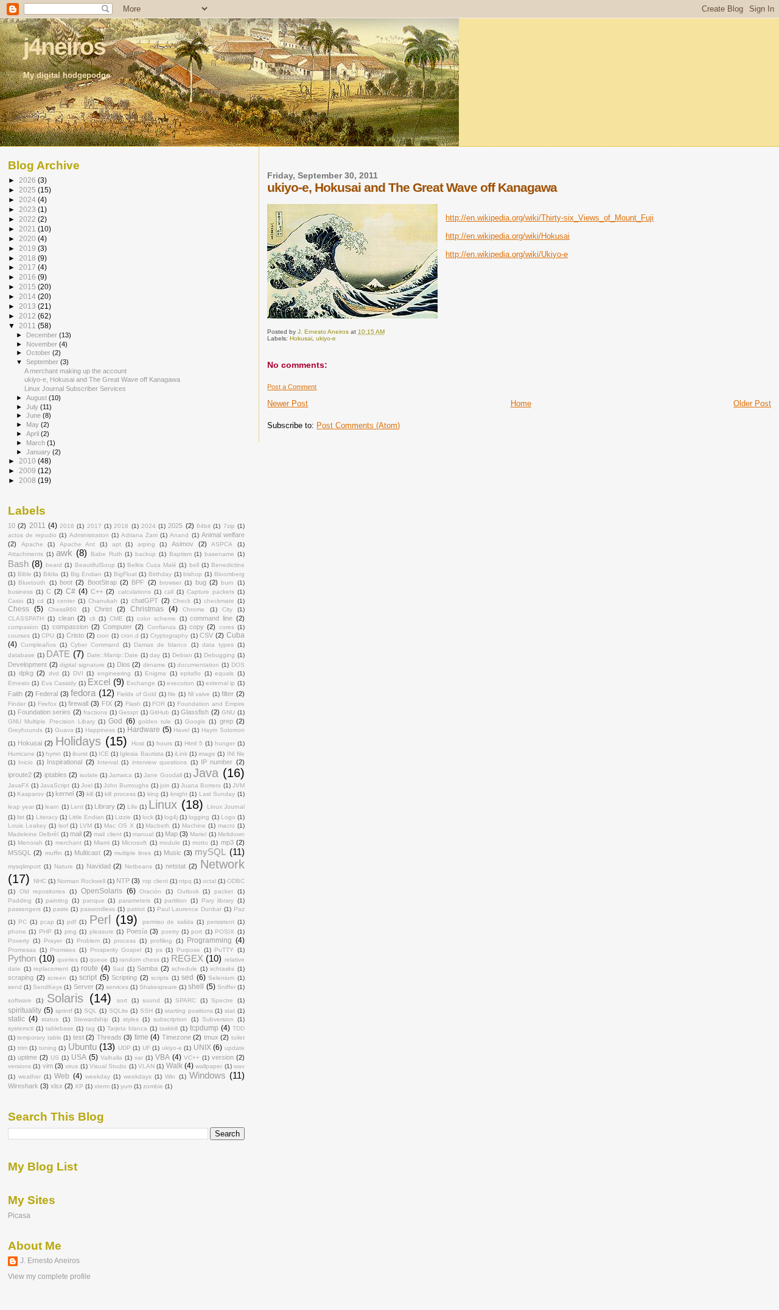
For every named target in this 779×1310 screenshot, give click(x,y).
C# (70, 591)
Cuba (235, 635)
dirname (154, 664)
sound (151, 1000)
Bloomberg (229, 574)
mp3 (227, 842)
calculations (134, 591)
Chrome (193, 609)
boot (66, 582)
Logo (228, 817)
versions (19, 1066)
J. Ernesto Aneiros (50, 1260)
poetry (170, 931)
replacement (50, 968)
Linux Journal (226, 806)
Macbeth (157, 825)
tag (90, 1028)
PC (22, 921)
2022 (28, 219)
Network (222, 864)
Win (170, 1076)
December (42, 335)
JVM (238, 785)
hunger (225, 743)
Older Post (752, 403)
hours (164, 743)
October (39, 352)
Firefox (47, 703)
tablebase (60, 1028)
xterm (102, 1086)
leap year (21, 806)
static (16, 1019)
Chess (18, 609)
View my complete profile (49, 1276)
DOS (238, 664)
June (34, 415)
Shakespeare (158, 987)
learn (52, 806)
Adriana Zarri (139, 535)
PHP (45, 931)
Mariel (198, 834)
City (227, 609)
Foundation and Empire (211, 703)
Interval (107, 762)
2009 (28, 470)
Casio (16, 600)
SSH (146, 1010)
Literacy (47, 817)
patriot (136, 909)
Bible (25, 574)
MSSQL (19, 852)
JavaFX (18, 785)
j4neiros (64, 46)
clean (66, 618)
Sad (118, 968)
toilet (238, 1037)
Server (84, 986)
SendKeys (47, 987)
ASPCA (221, 544)
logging (199, 817)
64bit (204, 526)
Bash (18, 564)
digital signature (82, 664)
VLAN (146, 1066)
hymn (53, 753)
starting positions (189, 1010)
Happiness (100, 730)
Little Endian (86, 817)
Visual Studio (108, 1066)
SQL (90, 1010)
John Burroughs (125, 785)
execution (180, 683)
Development (27, 664)
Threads (109, 1037)
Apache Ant (78, 544)
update (235, 1047)
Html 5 (193, 743)
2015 (28, 287)
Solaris (65, 998)
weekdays (138, 1076)
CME (116, 618)
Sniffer (226, 987)
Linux (162, 804)
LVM (86, 825)
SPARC (185, 1000)
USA (78, 1057)
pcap (47, 921)
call (168, 591)
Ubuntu (82, 1047)
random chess (139, 959)
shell (196, 986)
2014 (28, 296)
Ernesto (19, 683)
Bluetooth (32, 582)
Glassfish (195, 712)
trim (22, 1047)
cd (40, 600)
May (33, 424)
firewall (78, 703)
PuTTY (224, 949)
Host (137, 743)
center (66, 600)
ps (159, 949)
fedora (83, 693)
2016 (28, 277)
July (33, 406)
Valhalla (111, 1057)
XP (79, 1086)
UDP (124, 1047)
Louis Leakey (27, 825)
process (125, 940)
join (165, 785)
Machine (194, 825)
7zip (229, 526)
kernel (64, 793)
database (21, 655)
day (155, 655)
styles (131, 1019)
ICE (104, 753)
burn (227, 582)
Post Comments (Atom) (358, 425)
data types (218, 644)
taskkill (168, 1028)
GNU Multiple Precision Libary (51, 721)
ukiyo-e (326, 338)
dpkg (26, 673)
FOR (158, 703)
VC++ (192, 1057)
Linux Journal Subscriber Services (75, 388)
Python (22, 958)
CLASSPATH (26, 618)
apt (116, 544)
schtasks (222, 968)
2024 (28, 199)
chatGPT (144, 600)
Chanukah (102, 600)
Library (104, 806)
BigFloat (125, 574)
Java (205, 773)
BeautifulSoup (95, 565)
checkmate (219, 600)
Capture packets (210, 591)
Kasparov (30, 794)
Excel (99, 682)
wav (239, 1066)
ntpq (185, 881)
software (20, 1000)
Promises (62, 949)
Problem (88, 940)
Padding (20, 900)
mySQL (210, 852)
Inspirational (64, 762)
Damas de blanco (160, 644)
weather (29, 1076)
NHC (39, 881)
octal (209, 881)
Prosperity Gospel (116, 949)
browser (170, 582)
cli (92, 618)
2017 (28, 267)
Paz (239, 909)
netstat (176, 866)
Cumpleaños (38, 644)
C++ (97, 591)
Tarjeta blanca (127, 1028)
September (43, 361)
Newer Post (287, 403)
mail (76, 833)
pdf (71, 921)
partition (175, 900)
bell (194, 565)
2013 (28, 306)
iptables (55, 774)
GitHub (159, 712)
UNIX (202, 1047)
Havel (181, 730)
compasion (23, 627)
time (141, 1037)
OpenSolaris (101, 891)
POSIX (224, 931)
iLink (181, 753)
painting (57, 900)
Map (171, 833)
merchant (68, 842)
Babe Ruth (106, 554)
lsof (63, 825)
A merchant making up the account (75, 371)
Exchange (141, 683)
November (42, 344)
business (20, 591)
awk (64, 553)
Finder (17, 703)
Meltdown (231, 834)
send (15, 987)
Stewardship (91, 1019)
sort (122, 1000)
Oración (150, 891)
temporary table (39, 1037)
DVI (78, 673)
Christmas (147, 609)
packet (223, 891)
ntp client (155, 881)
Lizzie (123, 817)
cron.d (130, 635)
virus (71, 1066)
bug (200, 582)
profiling (161, 940)
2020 (28, 238)
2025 (28, 190)
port (196, 931)
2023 (28, 209)
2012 (28, 316)
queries (67, 959)
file (172, 694)
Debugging (219, 655)
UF (146, 1047)
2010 (28, 461)
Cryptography (169, 635)
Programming (209, 940)
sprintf (63, 1010)
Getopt (128, 712)
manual (143, 834)
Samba (147, 968)
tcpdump (204, 1028)
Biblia (50, 574)
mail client (107, 834)
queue (98, 959)
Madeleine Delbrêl (33, 834)
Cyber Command (95, 644)
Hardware (143, 729)
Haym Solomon (223, 730)
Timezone (176, 1037)
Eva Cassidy (58, 683)
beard (54, 565)
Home (521, 403)
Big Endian (86, 574)
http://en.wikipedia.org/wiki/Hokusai (507, 236)
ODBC (236, 881)
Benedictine (228, 565)
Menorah (30, 842)
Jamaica (120, 775)
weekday (97, 1076)
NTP (123, 880)
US (55, 1057)
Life (132, 806)
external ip (220, 683)
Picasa (19, 1215)
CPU (47, 635)
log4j (171, 817)
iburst (80, 753)
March (36, 442)
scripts (160, 977)
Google (195, 721)
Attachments (25, 554)
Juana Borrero (201, 785)
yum (126, 1086)
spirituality (24, 1010)
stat (230, 1010)
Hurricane (21, 753)
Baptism (180, 554)
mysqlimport (24, 866)
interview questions (159, 762)
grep (226, 721)
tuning (48, 1047)
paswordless (97, 909)
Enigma (155, 673)
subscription (170, 1019)
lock (147, 817)
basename (219, 554)
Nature (63, 866)
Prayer (53, 940)
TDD (238, 1028)
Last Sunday (217, 794)
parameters (134, 900)
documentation (198, 664)
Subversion (218, 1019)
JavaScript (54, 785)
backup (145, 554)
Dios (123, 664)
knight (178, 794)
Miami (102, 842)
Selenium (221, 977)
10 (11, 525)
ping (71, 931)
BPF (137, 582)
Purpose (188, 949)
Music (172, 852)
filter (228, 693)
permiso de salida (168, 921)
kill (89, 794)
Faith (15, 693)
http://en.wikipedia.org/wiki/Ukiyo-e (506, 254)
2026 (28, 180)
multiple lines (132, 853)
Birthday (160, 574)
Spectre (222, 1000)
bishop (192, 574)
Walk (174, 1066)
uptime (27, 1057)
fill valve (199, 694)
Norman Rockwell (81, 881)
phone (17, 931)
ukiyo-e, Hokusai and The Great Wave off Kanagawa (102, 379)
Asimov (183, 544)
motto (200, 842)
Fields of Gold (136, 694)
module (169, 842)
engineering (114, 673)
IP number (216, 762)
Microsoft (134, 842)
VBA (162, 1057)
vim (48, 1065)
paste (61, 909)
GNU (228, 712)
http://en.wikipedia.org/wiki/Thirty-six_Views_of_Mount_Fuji (549, 217)
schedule (184, 968)
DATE (58, 654)
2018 (28, 258)
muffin (53, 853)
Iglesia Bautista (141, 753)
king (153, 794)
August (37, 397)
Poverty (18, 940)
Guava (64, 730)
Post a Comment (291, 386)
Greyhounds (25, 730)
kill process (120, 794)
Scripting (124, 977)
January (39, 452)
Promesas (22, 949)
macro (226, 825)
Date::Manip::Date (112, 655)
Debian (182, 655)
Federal (46, 693)
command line (211, 618)
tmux (211, 1037)
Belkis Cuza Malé (151, 565)
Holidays (78, 741)
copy (196, 626)
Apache (32, 544)
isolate (89, 775)
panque (94, 900)
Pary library (217, 900)
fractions (95, 712)
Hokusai (301, 338)
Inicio (25, 762)
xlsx (57, 1086)
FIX (107, 703)
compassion (70, 626)
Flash (133, 703)
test (78, 1037)
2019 (28, 248)
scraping (20, 977)
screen (56, 977)
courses (19, 635)
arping (146, 544)
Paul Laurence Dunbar (189, 909)
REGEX (187, 958)
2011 (28, 325)
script (88, 977)
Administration (89, 535)
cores (226, 627)
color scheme (156, 618)
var (138, 1057)
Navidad (98, 866)
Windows (207, 1075)
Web (61, 1076)
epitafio (190, 673)
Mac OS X (119, 825)
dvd (54, 673)
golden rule (154, 721)
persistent (220, 921)
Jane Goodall (162, 775)
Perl (100, 919)
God (115, 721)
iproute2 (20, 774)
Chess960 (62, 609)
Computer (117, 626)
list (20, 817)
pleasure (101, 931)
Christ (103, 609)
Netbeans (138, 866)
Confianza (161, 627)
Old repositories (42, 891)
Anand (179, 535)
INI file (236, 753)
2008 (28, 480)
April (33, 433)
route (89, 968)
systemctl (20, 1028)
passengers (24, 909)
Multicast (87, 852)
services (117, 987)
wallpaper (208, 1066)
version (223, 1057)
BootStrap (102, 582)
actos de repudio (32, 535)
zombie (153, 1086)
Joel (87, 785)
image (206, 753)
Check (181, 600)
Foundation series (44, 712)
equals (224, 673)
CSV (206, 635)
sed (187, 977)
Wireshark (23, 1086)
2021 (28, 229)
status (49, 1019)
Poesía (137, 931)
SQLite (118, 1010)
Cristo (75, 635)
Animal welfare (223, 534)
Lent (77, 806)
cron (103, 635)
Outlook (188, 891)
